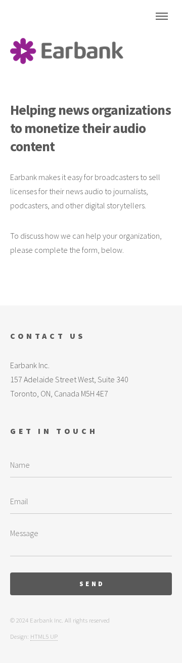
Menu (162, 16)
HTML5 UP (44, 636)
